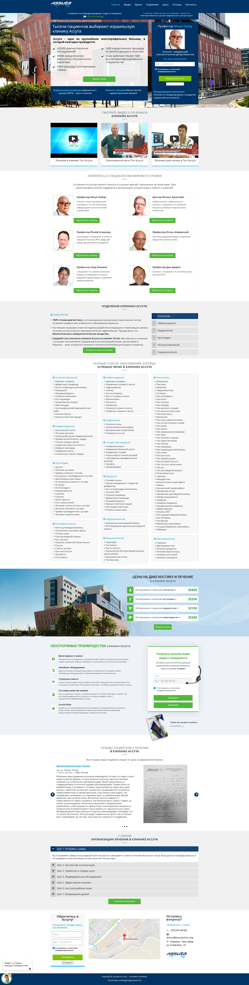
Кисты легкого (113, 548)
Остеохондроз (62, 487)
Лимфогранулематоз (167, 497)
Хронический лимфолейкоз (170, 488)
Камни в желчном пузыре (68, 417)
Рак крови (162, 425)
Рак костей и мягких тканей (170, 422)
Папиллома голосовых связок (70, 530)
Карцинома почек (166, 491)
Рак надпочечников (167, 440)
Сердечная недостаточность (70, 445)
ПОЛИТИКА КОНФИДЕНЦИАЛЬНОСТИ (124, 980)
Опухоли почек (113, 424)
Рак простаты (163, 455)
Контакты (190, 4)
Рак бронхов (112, 559)
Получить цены (162, 627)
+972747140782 (95, 16)
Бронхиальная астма (116, 556)
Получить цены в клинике (99, 350)
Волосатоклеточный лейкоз (171, 482)
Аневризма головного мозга (120, 384)
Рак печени (162, 443)
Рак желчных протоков (168, 411)
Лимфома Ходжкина (167, 503)
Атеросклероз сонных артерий (121, 455)
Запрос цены (99, 78)
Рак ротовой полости (167, 461)
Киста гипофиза (114, 393)
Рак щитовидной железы (68, 536)
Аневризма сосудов (116, 452)
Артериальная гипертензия (120, 430)
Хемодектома (163, 479)
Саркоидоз (111, 542)
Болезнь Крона (63, 414)
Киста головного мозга (117, 396)
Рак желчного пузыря (167, 408)
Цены (165, 4)
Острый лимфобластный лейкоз (173, 526)
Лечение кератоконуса (168, 551)
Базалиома (162, 381)
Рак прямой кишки (166, 458)
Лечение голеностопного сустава (72, 505)
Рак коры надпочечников (169, 419)
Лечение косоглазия (167, 554)
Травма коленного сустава (68, 473)
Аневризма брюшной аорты (120, 449)
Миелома (161, 387)
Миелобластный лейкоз (169, 523)
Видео (127, 4)
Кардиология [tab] (165, 330)
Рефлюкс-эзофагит (64, 381)
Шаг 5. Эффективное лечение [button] (74, 882)
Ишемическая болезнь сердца (70, 439)
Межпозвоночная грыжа (68, 479)
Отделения (152, 4)
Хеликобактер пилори (66, 402)
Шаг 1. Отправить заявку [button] (71, 848)
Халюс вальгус (62, 499)
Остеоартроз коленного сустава (71, 481)
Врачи (138, 4)
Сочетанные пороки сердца (69, 453)
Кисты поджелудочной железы (71, 387)
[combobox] (158, 64)
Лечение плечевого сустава (69, 508)
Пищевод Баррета (64, 393)
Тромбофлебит (113, 467)
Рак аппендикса (164, 396)
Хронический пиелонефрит (120, 427)
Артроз (59, 467)
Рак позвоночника (64, 502)
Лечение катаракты (166, 548)
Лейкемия (162, 529)
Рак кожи (161, 384)
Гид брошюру (175, 726)
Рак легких (111, 545)
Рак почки (162, 452)
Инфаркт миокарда (65, 448)
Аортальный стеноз (65, 430)
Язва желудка (62, 405)
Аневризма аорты (64, 450)
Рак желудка (163, 405)
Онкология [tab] (164, 316)
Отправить (67, 957)
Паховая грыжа (114, 480)
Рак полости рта (63, 551)
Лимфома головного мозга (119, 411)
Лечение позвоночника (67, 514)
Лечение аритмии (64, 433)
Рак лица (161, 434)
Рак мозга (111, 402)
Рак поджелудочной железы (171, 449)
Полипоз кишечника (65, 396)
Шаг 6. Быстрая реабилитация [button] (74, 888)
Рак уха (59, 545)
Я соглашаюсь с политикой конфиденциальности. (169, 70)
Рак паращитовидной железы (172, 514)
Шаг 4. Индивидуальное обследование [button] (79, 876)
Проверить (173, 698)
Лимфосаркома (164, 508)
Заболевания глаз (166, 545)
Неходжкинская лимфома (169, 505)
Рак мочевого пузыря (167, 437)
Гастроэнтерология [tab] (169, 344)
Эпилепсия (111, 405)
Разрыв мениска (63, 490)
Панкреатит (61, 390)
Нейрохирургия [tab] (167, 323)
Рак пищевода (62, 399)
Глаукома (161, 542)
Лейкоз (160, 485)
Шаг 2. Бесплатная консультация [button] (76, 865)
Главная (115, 4)
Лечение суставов (64, 470)
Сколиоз (59, 496)
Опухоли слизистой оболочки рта (72, 542)
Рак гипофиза (163, 517)
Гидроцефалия (113, 387)
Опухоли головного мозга (119, 408)
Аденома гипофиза (115, 381)
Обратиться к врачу (86, 220)
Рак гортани (61, 539)
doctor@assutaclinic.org (179, 937)
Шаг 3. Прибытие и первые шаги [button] (76, 870)
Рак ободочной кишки (117, 506)
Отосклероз (61, 557)
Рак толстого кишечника (169, 464)
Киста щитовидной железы (69, 527)
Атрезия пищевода (115, 495)
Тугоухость (60, 554)
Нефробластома (165, 390)
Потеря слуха (62, 533)
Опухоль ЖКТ (113, 492)
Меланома (162, 417)
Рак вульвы (162, 520)
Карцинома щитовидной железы (122, 523)
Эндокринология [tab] (167, 352)
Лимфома (161, 500)
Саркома (59, 493)
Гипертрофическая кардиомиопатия (74, 436)
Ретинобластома (165, 473)
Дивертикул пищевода (66, 384)
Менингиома (112, 399)
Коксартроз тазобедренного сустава (74, 476)
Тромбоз (110, 464)
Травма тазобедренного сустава (71, 511)
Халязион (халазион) (167, 557)
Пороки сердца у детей (67, 442)
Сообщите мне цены (124, 901)
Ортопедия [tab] (164, 337)
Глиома (109, 390)
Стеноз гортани (63, 548)
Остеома (59, 484)
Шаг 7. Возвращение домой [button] (73, 894)
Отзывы (177, 4)
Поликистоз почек (115, 433)
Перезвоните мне (175, 78)
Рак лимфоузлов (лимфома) (171, 431)
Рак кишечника (164, 414)
